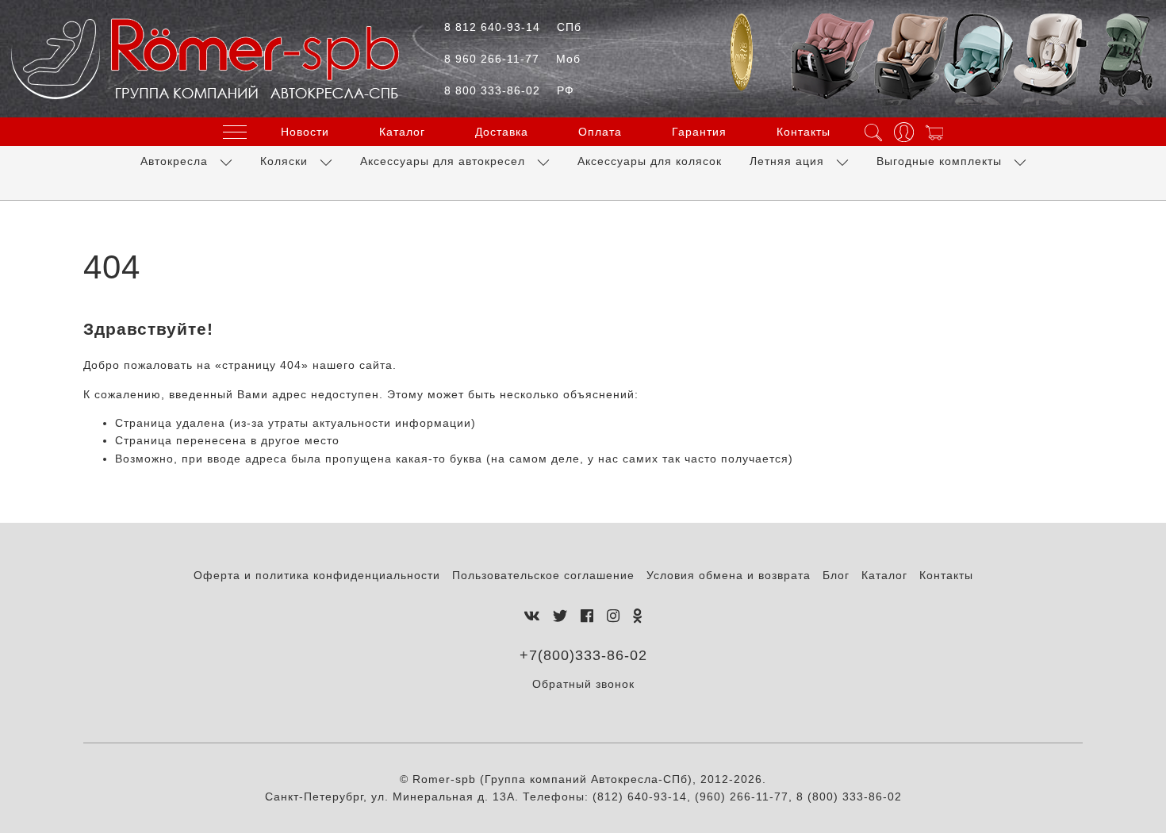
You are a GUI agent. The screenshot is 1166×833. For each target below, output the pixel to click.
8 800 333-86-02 (509, 90)
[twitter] (560, 616)
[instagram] (613, 616)
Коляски (284, 161)
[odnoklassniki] (637, 616)
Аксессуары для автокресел (442, 161)
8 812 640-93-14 (512, 27)
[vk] (532, 616)
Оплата (600, 131)
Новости (305, 131)
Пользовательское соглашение (543, 575)
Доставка (501, 131)
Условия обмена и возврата (728, 575)
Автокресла (174, 161)
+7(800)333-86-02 (583, 655)
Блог (836, 575)
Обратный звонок (583, 684)
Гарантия (699, 131)
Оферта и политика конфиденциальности (317, 575)
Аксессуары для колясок (649, 161)
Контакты (803, 131)
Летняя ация (787, 161)
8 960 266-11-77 (512, 58)
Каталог (402, 131)
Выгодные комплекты (939, 161)
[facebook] (587, 616)
